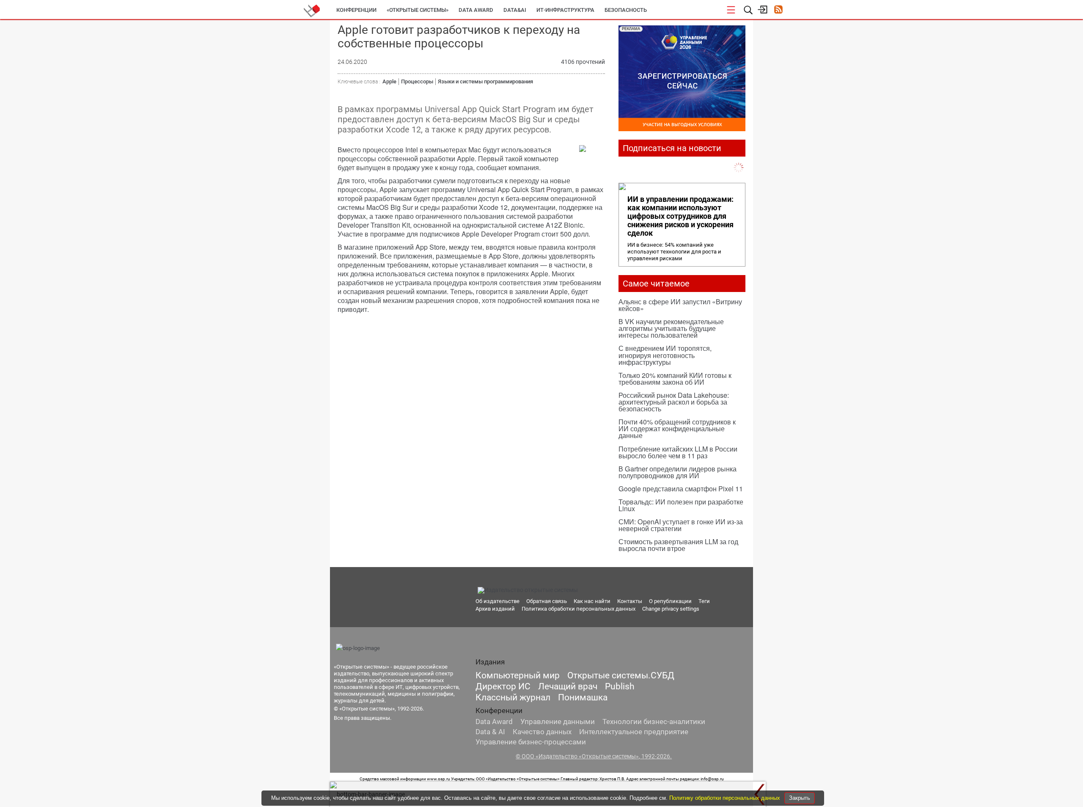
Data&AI (514, 10)
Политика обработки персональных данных (578, 609)
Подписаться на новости (672, 148)
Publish (620, 686)
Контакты (629, 601)
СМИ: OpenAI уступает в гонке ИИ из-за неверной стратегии (680, 525)
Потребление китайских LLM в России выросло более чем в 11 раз (677, 452)
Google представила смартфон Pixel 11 (680, 488)
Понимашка (582, 697)
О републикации (670, 601)
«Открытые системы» (417, 10)
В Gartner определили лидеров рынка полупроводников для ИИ (677, 472)
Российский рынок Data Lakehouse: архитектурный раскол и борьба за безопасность (673, 401)
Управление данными (557, 721)
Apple (389, 81)
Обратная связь (546, 601)
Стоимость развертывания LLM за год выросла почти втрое (678, 545)
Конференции (356, 10)
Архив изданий (495, 609)
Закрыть (799, 798)
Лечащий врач (567, 686)
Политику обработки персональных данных (725, 798)
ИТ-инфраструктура (565, 10)
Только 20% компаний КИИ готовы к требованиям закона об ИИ (674, 378)
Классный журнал (513, 697)
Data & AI (490, 731)
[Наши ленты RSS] (778, 10)
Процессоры (417, 81)
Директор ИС (503, 686)
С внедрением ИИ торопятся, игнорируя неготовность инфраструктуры (665, 354)
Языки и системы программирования (485, 81)
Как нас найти (592, 601)
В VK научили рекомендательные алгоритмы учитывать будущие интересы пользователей (671, 328)
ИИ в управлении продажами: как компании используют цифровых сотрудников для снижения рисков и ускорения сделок (680, 216)
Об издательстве (498, 601)
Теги (704, 601)
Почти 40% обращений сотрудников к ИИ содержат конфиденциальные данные (677, 428)
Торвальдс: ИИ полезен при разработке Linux (680, 505)
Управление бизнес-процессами (531, 742)
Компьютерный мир (518, 675)
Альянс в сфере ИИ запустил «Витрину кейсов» (680, 305)
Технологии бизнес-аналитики (653, 721)
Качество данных (542, 731)
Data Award (494, 721)
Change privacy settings (670, 609)
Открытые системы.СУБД (620, 675)
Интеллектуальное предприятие (633, 731)
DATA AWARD (476, 10)
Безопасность (626, 10)
